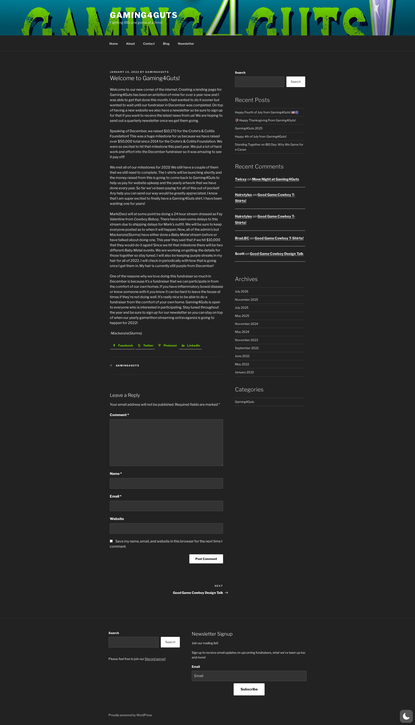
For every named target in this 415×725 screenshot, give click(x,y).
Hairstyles (243, 195)
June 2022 (242, 356)
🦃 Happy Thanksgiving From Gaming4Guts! (265, 120)
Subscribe (249, 689)
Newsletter (186, 43)
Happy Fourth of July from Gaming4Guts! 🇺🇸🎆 (266, 112)
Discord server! (155, 659)
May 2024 (242, 332)
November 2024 (246, 324)
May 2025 (242, 316)
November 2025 (246, 299)
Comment (119, 415)
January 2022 (244, 372)
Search (240, 72)
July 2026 (241, 291)
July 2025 (241, 307)
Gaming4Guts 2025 (248, 128)
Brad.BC (242, 238)
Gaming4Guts (144, 15)
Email (115, 496)
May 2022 (242, 364)
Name (116, 474)
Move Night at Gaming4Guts (275, 179)
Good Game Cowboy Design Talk (276, 254)
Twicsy (241, 179)
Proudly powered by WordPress (130, 715)
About (130, 43)
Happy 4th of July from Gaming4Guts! (260, 136)
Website (117, 519)
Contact (149, 43)
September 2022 (247, 348)
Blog (166, 43)
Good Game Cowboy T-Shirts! (279, 238)
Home (113, 43)
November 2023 (246, 340)
